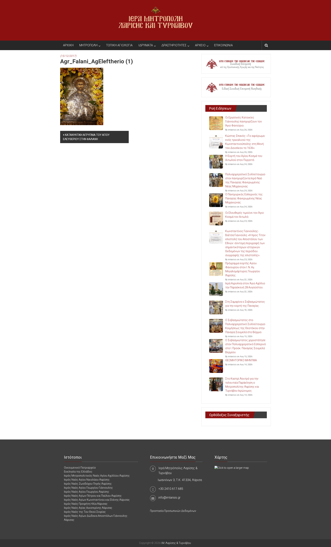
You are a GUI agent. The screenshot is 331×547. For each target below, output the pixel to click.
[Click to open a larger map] (232, 467)
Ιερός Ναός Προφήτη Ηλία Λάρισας (85, 503)
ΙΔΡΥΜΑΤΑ (145, 45)
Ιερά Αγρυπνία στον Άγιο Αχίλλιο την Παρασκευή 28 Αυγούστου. (245, 285)
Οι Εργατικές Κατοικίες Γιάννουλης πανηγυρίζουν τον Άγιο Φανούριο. (243, 121)
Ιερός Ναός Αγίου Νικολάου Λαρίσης (87, 479)
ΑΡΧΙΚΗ (68, 45)
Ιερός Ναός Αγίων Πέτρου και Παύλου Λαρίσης (93, 495)
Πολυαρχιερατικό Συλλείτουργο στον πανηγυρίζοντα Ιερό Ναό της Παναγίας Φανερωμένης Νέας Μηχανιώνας (245, 180)
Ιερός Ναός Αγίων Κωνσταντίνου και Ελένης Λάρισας (97, 499)
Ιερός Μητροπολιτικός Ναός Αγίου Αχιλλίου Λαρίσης (97, 475)
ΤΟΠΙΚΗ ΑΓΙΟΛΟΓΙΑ (119, 45)
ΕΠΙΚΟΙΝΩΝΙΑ (223, 45)
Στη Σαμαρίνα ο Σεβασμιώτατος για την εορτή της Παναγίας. (245, 303)
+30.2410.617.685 (170, 489)
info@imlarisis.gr (169, 497)
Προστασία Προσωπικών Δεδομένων (173, 510)
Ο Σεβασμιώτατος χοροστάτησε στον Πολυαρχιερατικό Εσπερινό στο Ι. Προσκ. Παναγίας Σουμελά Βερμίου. (245, 346)
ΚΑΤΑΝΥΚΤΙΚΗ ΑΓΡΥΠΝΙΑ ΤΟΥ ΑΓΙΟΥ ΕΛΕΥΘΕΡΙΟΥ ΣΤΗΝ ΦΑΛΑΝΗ (86, 137)
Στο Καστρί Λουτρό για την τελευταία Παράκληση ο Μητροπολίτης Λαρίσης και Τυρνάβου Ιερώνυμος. (242, 384)
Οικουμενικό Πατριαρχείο (80, 467)
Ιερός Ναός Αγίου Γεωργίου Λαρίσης (86, 491)
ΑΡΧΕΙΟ (200, 45)
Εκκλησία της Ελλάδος (78, 471)
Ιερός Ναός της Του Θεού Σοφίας (85, 511)
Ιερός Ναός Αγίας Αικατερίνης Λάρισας (88, 507)
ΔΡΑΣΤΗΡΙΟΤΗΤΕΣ (173, 45)
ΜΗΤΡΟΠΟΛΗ (88, 45)
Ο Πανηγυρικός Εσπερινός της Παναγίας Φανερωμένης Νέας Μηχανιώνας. (244, 198)
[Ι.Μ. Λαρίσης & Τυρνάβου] (155, 20)
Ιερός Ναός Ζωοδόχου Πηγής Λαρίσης (88, 483)
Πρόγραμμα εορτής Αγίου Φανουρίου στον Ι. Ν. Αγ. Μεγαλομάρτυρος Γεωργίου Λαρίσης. (242, 269)
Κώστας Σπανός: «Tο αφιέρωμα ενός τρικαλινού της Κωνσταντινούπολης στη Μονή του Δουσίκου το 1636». (245, 141)
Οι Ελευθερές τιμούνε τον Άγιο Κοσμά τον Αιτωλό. (244, 214)
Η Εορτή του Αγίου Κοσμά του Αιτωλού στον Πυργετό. (243, 157)
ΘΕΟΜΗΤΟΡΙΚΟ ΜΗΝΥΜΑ (241, 360)
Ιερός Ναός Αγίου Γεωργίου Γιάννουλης (88, 487)
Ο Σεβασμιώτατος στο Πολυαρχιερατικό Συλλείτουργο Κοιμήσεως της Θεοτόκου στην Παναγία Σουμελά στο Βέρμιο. (245, 326)
